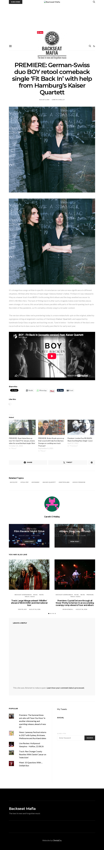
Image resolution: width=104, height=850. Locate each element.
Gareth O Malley (58, 99)
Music (81, 529)
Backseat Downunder (23, 595)
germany (36, 482)
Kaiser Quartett (50, 482)
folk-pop (25, 482)
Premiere (90, 595)
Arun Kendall (68, 609)
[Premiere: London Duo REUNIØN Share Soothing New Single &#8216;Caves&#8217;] (80, 427)
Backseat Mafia (22, 808)
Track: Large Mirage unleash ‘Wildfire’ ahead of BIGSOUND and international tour (29, 602)
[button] (94, 46)
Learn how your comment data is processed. (65, 688)
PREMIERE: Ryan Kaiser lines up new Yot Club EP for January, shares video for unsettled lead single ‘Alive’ (22, 440)
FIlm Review (31, 529)
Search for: (61, 733)
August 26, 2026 (34, 609)
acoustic (14, 482)
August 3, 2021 (44, 99)
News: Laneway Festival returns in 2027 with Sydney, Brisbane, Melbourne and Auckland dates (32, 735)
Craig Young (81, 535)
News (41, 595)
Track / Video (30, 596)
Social (60, 718)
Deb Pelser (22, 609)
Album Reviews (72, 529)
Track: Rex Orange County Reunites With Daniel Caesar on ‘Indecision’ (32, 754)
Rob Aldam (35, 535)
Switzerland (65, 482)
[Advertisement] (52, 23)
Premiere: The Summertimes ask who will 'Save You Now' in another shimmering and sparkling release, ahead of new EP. (32, 721)
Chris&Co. (57, 840)
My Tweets (62, 709)
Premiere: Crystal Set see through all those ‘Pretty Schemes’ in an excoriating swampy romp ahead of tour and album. (75, 602)
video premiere (79, 482)
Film (23, 529)
